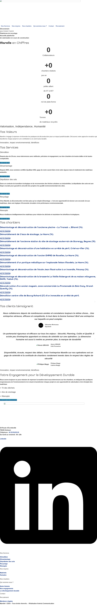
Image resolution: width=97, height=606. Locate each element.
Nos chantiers (4, 579)
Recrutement (4, 597)
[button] (5, 26)
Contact (2, 593)
